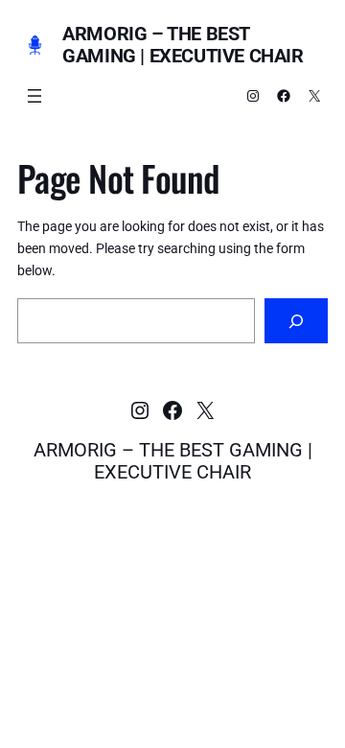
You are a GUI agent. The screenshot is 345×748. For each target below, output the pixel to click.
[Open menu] (34, 95)
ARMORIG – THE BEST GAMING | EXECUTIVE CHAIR (182, 44)
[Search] (296, 320)
